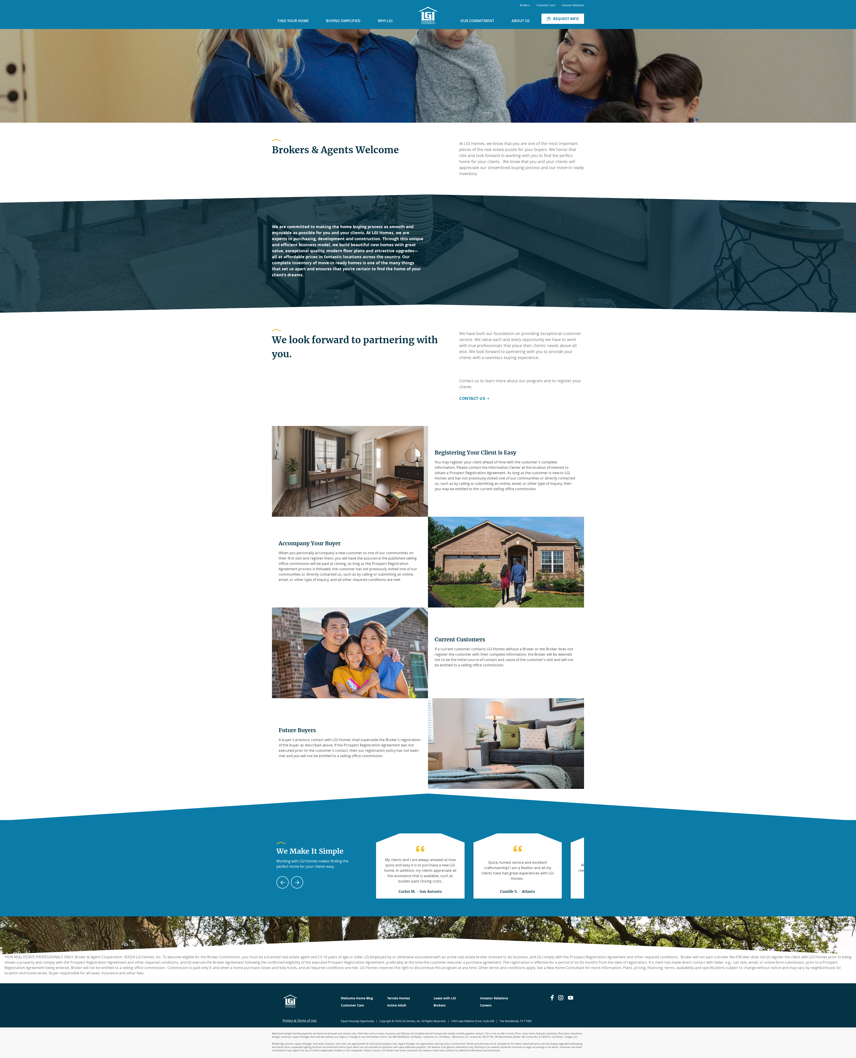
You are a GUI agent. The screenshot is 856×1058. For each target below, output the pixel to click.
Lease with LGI (445, 998)
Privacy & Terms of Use (300, 1020)
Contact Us (472, 398)
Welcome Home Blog (357, 998)
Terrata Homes (398, 998)
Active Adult (396, 1005)
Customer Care (545, 5)
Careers (486, 1005)
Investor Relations (573, 5)
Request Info (566, 18)
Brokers (525, 5)
